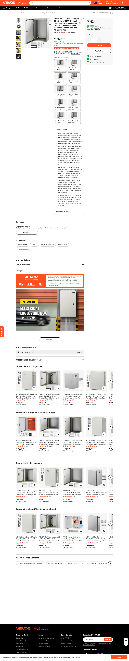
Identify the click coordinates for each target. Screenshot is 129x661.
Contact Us (19, 638)
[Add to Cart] (34, 388)
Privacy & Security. (75, 657)
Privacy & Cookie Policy (89, 645)
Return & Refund (21, 641)
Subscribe (108, 639)
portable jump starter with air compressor (30, 563)
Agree (119, 657)
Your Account (20, 646)
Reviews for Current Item (47, 244)
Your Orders (19, 643)
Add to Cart (99, 51)
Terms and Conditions (67, 641)
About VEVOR (65, 638)
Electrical (23, 13)
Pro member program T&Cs (69, 646)
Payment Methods (21, 652)
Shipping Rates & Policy (23, 649)
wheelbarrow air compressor (99, 563)
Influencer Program (44, 646)
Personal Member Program (46, 638)
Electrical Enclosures (53, 13)
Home (17, 13)
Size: (55, 57)
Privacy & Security (66, 643)
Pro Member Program (45, 641)
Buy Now (99, 45)
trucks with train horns (55, 563)
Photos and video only (23, 249)
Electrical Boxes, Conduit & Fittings (37, 13)
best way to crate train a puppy (76, 563)
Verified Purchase (62, 244)
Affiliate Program (43, 643)
